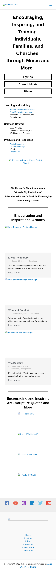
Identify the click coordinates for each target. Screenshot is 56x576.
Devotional (33, 261)
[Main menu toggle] (50, 4)
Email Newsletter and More (21, 112)
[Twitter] (40, 503)
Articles (28, 541)
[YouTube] (15, 503)
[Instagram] (23, 503)
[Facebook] (7, 503)
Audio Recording (17, 144)
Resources (28, 544)
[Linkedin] (32, 503)
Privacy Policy (28, 547)
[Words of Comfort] (28, 291)
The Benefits (15, 363)
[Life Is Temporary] (28, 239)
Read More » (14, 273)
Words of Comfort (18, 310)
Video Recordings (17, 147)
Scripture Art (15, 152)
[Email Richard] (48, 503)
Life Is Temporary (18, 257)
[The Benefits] (28, 344)
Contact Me (28, 550)
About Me (28, 538)
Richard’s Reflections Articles (22, 110)
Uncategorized (25, 369)
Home (28, 535)
